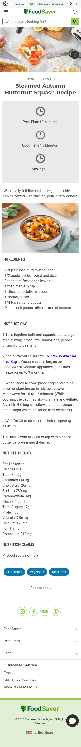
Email (8, 673)
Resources (12, 641)
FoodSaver (12, 629)
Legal (8, 653)
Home (31, 79)
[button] (4, 3)
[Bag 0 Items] (75, 12)
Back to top (39, 588)
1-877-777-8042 (23, 680)
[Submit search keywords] (75, 21)
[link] (22, 611)
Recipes (47, 79)
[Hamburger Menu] (5, 12)
